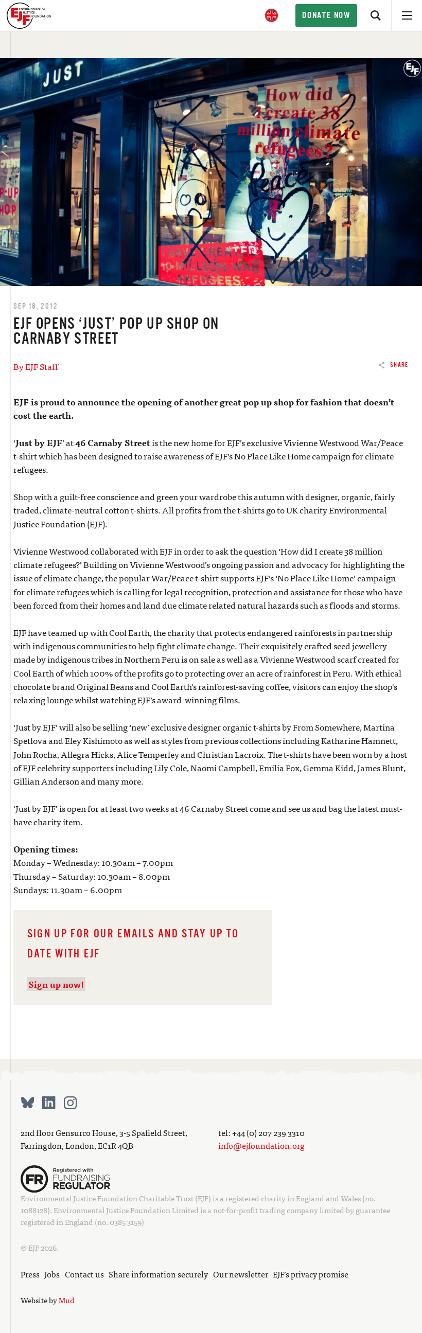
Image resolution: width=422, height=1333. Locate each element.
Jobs (52, 1274)
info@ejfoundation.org (261, 1145)
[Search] (375, 15)
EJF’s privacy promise (310, 1274)
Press (30, 1274)
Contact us (84, 1274)
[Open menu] (406, 15)
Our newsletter (240, 1274)
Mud (67, 1300)
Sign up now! (56, 984)
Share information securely (158, 1274)
